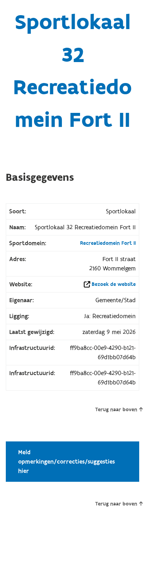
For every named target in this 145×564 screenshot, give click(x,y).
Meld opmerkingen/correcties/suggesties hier (66, 461)
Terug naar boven (116, 409)
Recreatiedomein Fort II (108, 243)
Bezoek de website (114, 284)
